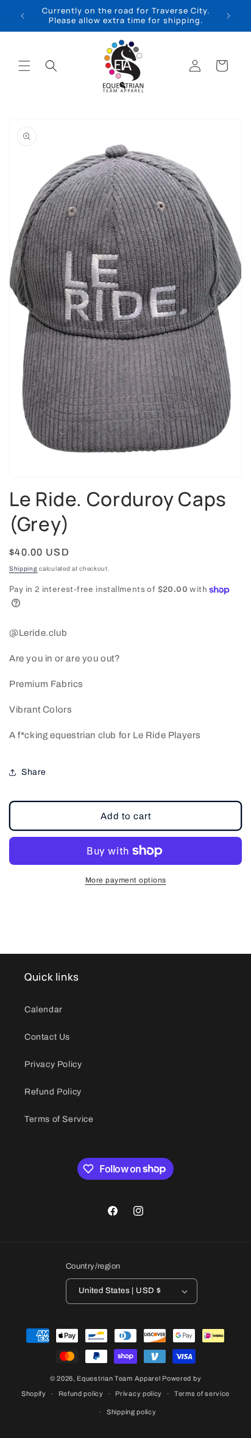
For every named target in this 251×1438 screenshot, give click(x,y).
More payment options (125, 880)
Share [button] (33, 772)
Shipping (23, 568)
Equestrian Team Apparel (118, 1378)
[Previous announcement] (22, 15)
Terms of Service (59, 1119)
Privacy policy (138, 1393)
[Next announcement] (228, 15)
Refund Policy (53, 1091)
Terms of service (202, 1393)
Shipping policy (132, 1411)
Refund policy (81, 1393)
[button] (24, 65)
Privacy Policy (53, 1064)
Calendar (43, 1009)
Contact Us (47, 1036)
